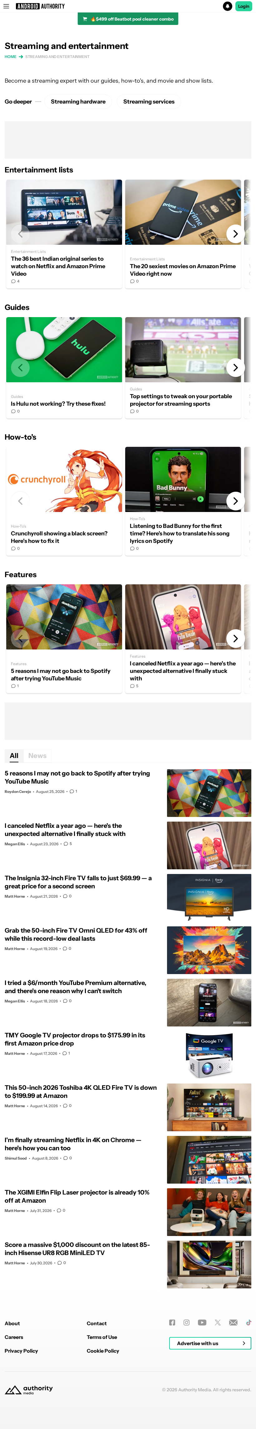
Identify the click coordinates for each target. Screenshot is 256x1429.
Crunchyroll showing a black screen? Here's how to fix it (64, 501)
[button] (128, 6)
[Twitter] (218, 1322)
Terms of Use (102, 1337)
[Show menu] (6, 6)
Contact (97, 1323)
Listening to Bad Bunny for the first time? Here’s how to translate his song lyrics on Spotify (183, 501)
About (12, 1323)
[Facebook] (172, 1322)
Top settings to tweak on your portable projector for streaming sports (183, 367)
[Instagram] (187, 1322)
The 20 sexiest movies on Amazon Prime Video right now (183, 234)
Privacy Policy (21, 1351)
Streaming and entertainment (57, 56)
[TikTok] (248, 1322)
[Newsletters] (233, 1322)
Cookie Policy (103, 1351)
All (14, 755)
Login (243, 6)
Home (11, 56)
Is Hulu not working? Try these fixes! (64, 367)
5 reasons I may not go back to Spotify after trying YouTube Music (64, 638)
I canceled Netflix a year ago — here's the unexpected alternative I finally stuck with (183, 638)
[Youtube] (202, 1322)
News (37, 755)
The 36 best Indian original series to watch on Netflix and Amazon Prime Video (64, 234)
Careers (14, 1337)
